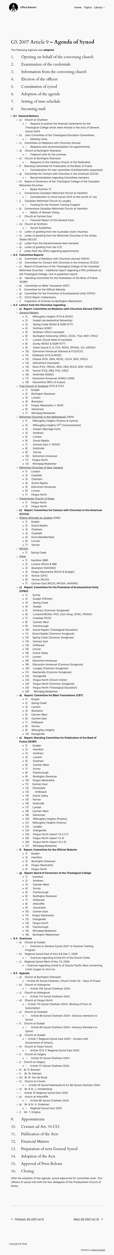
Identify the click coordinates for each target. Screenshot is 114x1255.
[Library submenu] (104, 7)
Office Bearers (28, 7)
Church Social (98, 1250)
